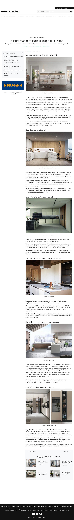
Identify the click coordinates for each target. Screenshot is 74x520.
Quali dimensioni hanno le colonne (11, 74)
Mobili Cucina (38, 46)
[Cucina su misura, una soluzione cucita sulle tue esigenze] (55, 463)
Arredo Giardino (61, 15)
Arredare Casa (40, 15)
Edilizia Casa (44, 506)
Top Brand (70, 15)
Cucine (2, 15)
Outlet (65, 8)
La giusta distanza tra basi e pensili (11, 63)
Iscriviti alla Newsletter (67, 506)
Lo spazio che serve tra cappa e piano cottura (12, 67)
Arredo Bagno (20, 15)
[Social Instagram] (40, 513)
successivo (65, 451)
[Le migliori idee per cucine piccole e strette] (31, 463)
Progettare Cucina (28, 46)
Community (59, 8)
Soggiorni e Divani (10, 15)
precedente (33, 451)
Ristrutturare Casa (50, 15)
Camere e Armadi (30, 15)
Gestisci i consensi (42, 517)
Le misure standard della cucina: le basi (13, 57)
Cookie (33, 517)
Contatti (58, 506)
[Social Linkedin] (33, 513)
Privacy (29, 517)
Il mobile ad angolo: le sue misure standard (13, 71)
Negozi (70, 8)
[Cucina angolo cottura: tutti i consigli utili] (55, 474)
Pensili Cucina (47, 46)
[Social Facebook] (37, 513)
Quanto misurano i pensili (11, 60)
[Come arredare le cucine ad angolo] (31, 474)
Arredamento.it (19, 11)
